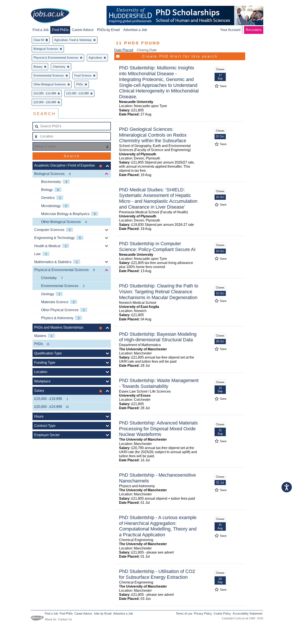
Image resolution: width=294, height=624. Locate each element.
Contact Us (65, 619)
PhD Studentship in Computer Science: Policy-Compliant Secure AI (157, 246)
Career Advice (83, 30)
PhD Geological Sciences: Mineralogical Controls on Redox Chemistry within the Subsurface (153, 135)
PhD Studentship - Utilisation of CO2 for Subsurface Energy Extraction (157, 574)
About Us (50, 619)
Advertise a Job (135, 30)
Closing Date (147, 50)
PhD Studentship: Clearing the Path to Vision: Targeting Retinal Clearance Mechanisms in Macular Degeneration (158, 291)
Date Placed (123, 50)
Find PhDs (60, 30)
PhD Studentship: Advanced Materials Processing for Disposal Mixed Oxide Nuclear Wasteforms (158, 428)
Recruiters (254, 30)
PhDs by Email (108, 30)
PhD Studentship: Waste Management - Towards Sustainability (158, 383)
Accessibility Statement (247, 613)
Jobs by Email (102, 613)
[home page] (50, 16)
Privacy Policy (203, 613)
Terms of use (184, 613)
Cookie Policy (222, 613)
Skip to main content (17, 4)
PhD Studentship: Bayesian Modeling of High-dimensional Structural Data (158, 337)
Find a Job (40, 30)
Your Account (230, 30)
